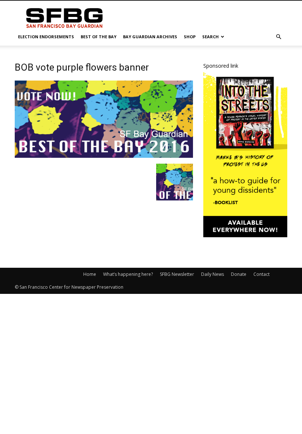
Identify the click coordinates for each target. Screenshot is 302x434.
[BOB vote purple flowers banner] (104, 156)
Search (210, 36)
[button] (278, 36)
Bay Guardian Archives (150, 36)
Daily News (212, 274)
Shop (190, 36)
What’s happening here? (128, 274)
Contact (261, 274)
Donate (238, 274)
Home (89, 274)
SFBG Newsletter (177, 274)
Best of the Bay (98, 36)
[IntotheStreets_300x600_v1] (245, 235)
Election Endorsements (46, 36)
